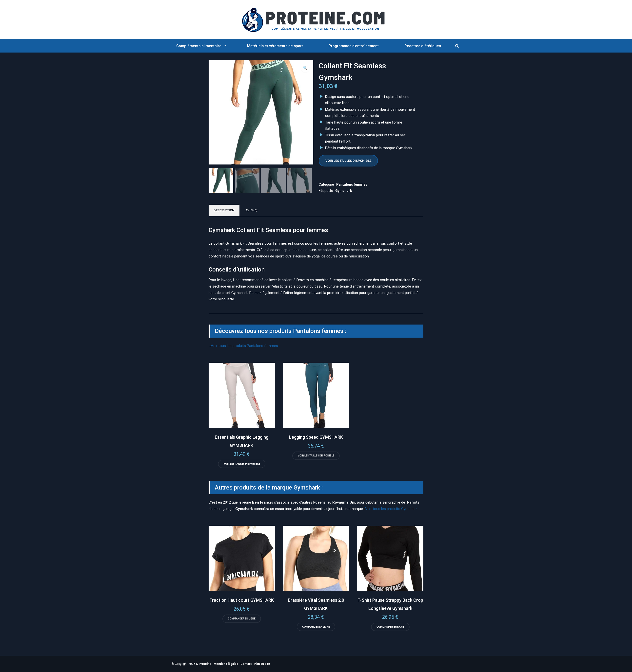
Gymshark (343, 191)
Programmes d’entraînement (354, 46)
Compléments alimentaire (198, 46)
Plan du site (262, 664)
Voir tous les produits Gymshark (391, 509)
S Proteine (203, 664)
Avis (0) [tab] (251, 210)
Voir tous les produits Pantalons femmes (244, 346)
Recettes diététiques (422, 46)
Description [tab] (224, 210)
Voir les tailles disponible (348, 161)
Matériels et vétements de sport (275, 46)
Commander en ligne (242, 618)
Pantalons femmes (351, 184)
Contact (246, 664)
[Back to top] (627, 667)
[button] (305, 68)
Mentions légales (226, 664)
